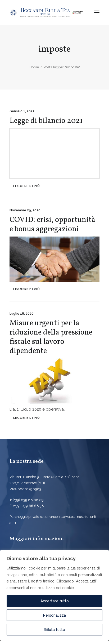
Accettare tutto (54, 601)
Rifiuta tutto (54, 629)
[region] (54, 595)
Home (34, 67)
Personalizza (54, 615)
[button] (97, 12)
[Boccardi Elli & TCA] (47, 12)
